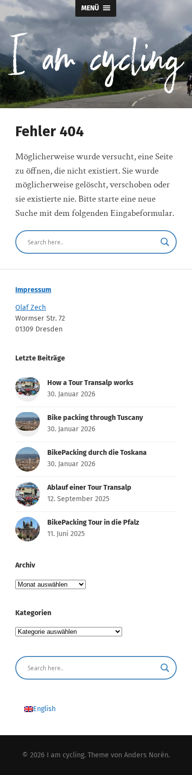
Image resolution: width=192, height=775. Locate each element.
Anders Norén (146, 755)
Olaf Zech (30, 307)
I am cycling (65, 755)
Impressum (33, 290)
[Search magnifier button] (165, 242)
